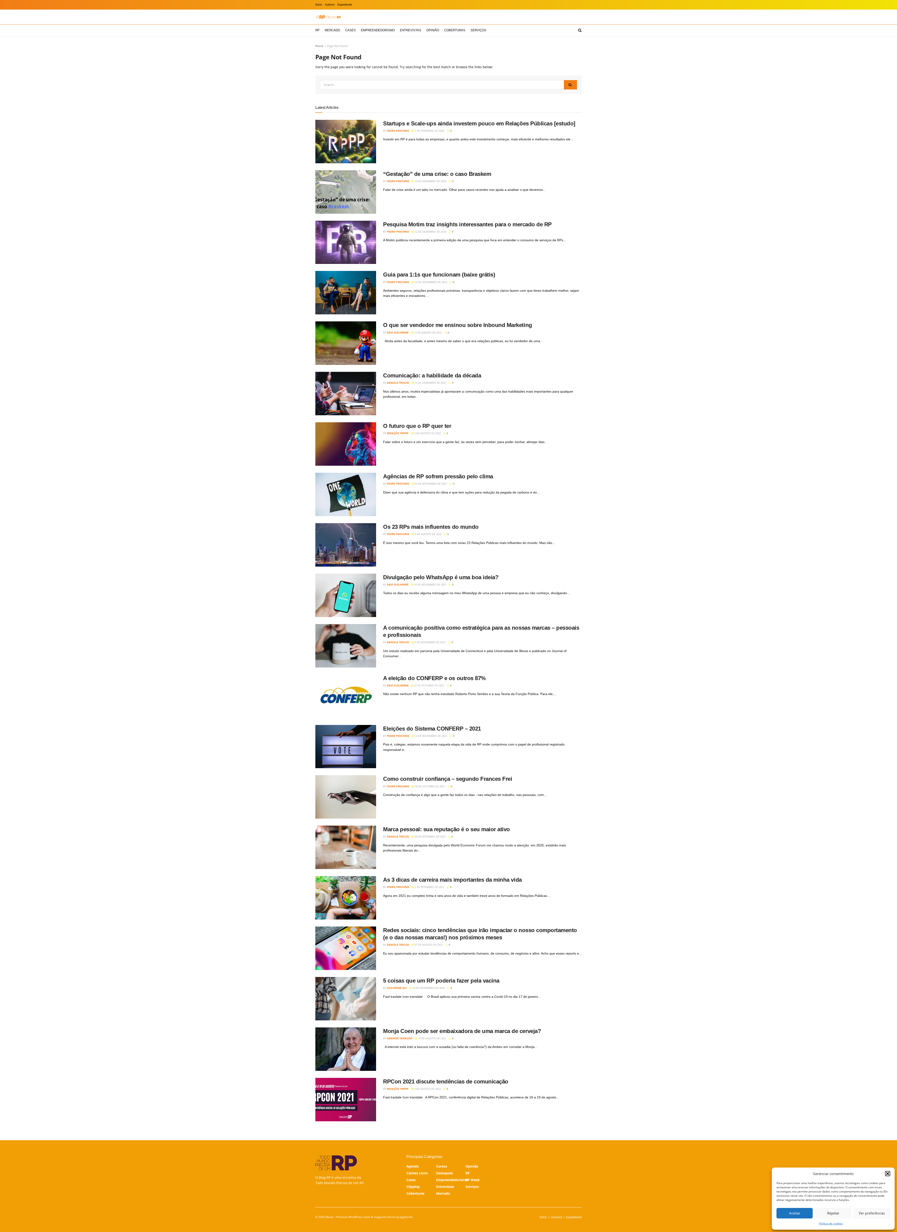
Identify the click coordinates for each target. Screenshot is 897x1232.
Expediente (345, 4)
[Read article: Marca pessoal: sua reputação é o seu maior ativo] (345, 847)
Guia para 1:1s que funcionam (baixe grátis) (439, 274)
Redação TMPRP (398, 433)
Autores (330, 4)
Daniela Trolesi (398, 382)
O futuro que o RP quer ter (417, 426)
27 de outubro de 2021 (428, 685)
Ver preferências (872, 1213)
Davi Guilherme (398, 332)
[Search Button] (580, 30)
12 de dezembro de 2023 (430, 231)
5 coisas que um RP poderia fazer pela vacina (441, 980)
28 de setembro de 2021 (430, 836)
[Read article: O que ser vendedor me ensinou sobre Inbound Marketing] (345, 343)
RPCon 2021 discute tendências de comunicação (445, 1081)
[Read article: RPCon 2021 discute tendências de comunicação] (345, 1099)
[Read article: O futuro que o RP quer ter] (345, 444)
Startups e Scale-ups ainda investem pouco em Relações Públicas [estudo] (479, 123)
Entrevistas (410, 30)
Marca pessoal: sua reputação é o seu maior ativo (446, 829)
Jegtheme (406, 1217)
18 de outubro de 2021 (429, 786)
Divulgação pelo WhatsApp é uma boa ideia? (440, 577)
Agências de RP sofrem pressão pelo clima (438, 476)
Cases (350, 30)
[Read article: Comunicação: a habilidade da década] (345, 393)
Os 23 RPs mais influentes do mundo (431, 527)
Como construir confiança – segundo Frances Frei (447, 779)
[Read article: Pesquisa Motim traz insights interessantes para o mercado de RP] (345, 242)
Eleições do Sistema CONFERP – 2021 (432, 728)
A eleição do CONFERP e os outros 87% (434, 678)
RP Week (473, 1180)
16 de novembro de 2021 (429, 584)
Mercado (332, 30)
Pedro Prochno (398, 130)
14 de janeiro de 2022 (427, 332)
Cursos (441, 1166)
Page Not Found (337, 46)
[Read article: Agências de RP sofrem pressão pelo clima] (345, 494)
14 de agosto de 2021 (431, 1038)
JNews (330, 1217)
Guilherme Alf (397, 988)
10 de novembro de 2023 (430, 282)
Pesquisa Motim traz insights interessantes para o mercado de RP (467, 224)
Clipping (413, 1186)
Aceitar (794, 1213)
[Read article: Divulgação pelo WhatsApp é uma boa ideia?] (345, 595)
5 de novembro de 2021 (430, 642)
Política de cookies (831, 1223)
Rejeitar (833, 1213)
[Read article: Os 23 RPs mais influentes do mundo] (345, 545)
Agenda (412, 1166)
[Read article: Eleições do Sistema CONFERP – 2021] (345, 746)
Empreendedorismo (378, 30)
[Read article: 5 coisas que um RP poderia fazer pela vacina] (345, 998)
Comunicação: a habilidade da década (432, 375)
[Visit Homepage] (328, 17)
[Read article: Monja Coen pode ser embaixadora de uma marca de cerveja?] (345, 1049)
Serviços (478, 30)
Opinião (432, 30)
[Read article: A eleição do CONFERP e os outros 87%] (345, 696)
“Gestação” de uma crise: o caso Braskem (437, 174)
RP (317, 30)
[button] (887, 1173)
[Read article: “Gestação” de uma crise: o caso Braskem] (345, 192)
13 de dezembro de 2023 (430, 181)
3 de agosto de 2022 (427, 433)
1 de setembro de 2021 (429, 887)
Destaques (444, 1173)
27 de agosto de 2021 (428, 944)
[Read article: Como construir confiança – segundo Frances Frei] (345, 797)
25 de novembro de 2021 (430, 483)
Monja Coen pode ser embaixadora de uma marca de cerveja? (462, 1031)
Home (319, 46)
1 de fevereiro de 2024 (429, 130)
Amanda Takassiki (400, 1038)
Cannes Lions (417, 1173)
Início (318, 4)
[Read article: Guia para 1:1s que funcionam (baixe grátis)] (345, 292)
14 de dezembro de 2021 (430, 382)
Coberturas (454, 30)
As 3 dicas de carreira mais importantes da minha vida (452, 880)
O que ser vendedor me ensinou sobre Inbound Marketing (457, 325)
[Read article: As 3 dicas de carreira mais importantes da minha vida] (345, 898)
